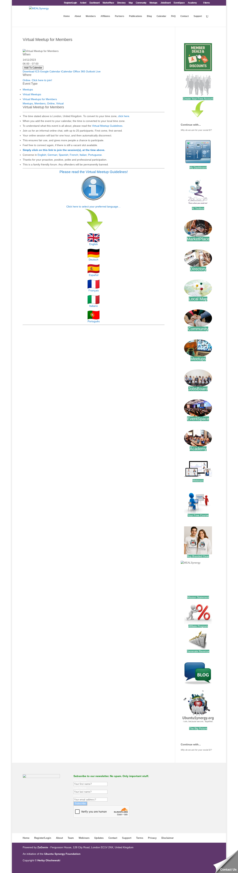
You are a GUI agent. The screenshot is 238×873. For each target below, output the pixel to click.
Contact (184, 16)
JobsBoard (165, 3)
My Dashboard (198, 167)
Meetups (153, 3)
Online (51, 103)
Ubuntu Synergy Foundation (62, 853)
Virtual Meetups (32, 94)
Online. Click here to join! (37, 80)
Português (94, 321)
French (74, 154)
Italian (83, 154)
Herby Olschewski (48, 860)
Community (141, 3)
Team (71, 838)
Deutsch (93, 259)
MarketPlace (108, 3)
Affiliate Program (198, 626)
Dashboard (94, 3)
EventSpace (179, 3)
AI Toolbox (198, 208)
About (78, 16)
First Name (79, 779)
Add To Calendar (33, 67)
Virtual (60, 103)
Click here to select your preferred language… (93, 206)
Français (94, 290)
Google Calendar (50, 71)
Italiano (93, 305)
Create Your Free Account (198, 98)
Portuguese (95, 154)
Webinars (198, 480)
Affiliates (105, 16)
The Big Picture (198, 728)
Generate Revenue (198, 651)
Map (131, 3)
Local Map (198, 299)
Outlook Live (93, 71)
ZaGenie (42, 847)
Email (76, 795)
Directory (121, 3)
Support (198, 16)
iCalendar (66, 71)
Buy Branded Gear (198, 556)
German (52, 154)
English (42, 154)
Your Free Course (198, 515)
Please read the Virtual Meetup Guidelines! (94, 172)
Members (91, 16)
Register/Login (70, 3)
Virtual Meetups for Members (40, 99)
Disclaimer (167, 838)
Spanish (63, 154)
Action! (83, 3)
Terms (139, 838)
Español (93, 275)
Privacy (152, 838)
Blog (149, 16)
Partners (119, 16)
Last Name (79, 787)
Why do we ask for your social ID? (196, 130)
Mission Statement (198, 597)
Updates (99, 838)
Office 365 (79, 71)
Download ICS (31, 71)
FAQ (173, 16)
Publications (135, 16)
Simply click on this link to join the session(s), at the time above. (64, 149)
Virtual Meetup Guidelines (107, 125)
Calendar (161, 16)
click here (123, 116)
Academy (192, 3)
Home (66, 16)
